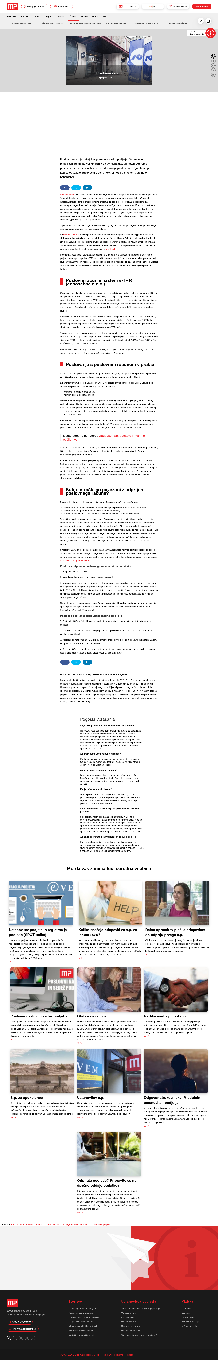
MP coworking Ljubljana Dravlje (83, 1326)
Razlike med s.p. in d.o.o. (165, 1015)
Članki (73, 16)
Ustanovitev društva (130, 1330)
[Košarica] (208, 21)
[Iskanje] (201, 21)
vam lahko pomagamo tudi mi (74, 560)
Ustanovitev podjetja (21, 23)
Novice (36, 16)
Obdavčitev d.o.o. (92, 1015)
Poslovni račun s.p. (80, 1224)
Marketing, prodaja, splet (146, 23)
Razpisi (61, 16)
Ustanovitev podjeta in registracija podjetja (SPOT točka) (38, 932)
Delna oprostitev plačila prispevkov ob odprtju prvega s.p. (175, 932)
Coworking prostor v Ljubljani (82, 1308)
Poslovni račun (67, 194)
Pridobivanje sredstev (116, 23)
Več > (12, 961)
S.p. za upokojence (26, 1097)
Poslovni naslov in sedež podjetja (38, 1015)
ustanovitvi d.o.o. (71, 234)
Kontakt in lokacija (190, 1322)
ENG (105, 16)
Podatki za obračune (177, 23)
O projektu (187, 1308)
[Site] (12, 6)
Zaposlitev (186, 1313)
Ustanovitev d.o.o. (129, 1322)
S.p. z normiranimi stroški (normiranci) (139, 1335)
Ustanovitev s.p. (90, 1097)
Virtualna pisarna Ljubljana (81, 1313)
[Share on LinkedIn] (87, 187)
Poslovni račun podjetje (59, 1224)
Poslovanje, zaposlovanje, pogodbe (84, 23)
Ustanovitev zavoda (130, 1326)
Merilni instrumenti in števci (81, 1335)
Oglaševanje (188, 1317)
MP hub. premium (190, 1326)
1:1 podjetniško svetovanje (81, 1322)
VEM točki (111, 249)
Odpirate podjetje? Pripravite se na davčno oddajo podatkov (106, 1183)
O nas (95, 16)
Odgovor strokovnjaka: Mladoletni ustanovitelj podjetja (172, 1100)
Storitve (24, 16)
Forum (84, 16)
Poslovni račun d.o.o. (36, 1224)
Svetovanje (202, 6)
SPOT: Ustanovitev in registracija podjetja (140, 1308)
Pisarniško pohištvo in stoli (81, 1330)
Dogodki (48, 16)
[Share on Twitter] (76, 187)
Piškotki (129, 1354)
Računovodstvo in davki (52, 23)
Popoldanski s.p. (129, 1317)
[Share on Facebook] (65, 187)
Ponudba (11, 16)
